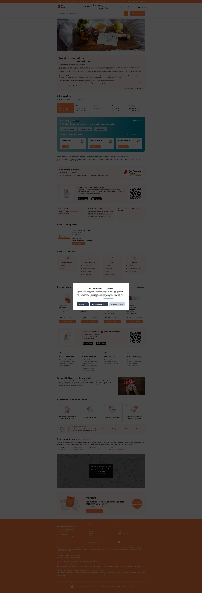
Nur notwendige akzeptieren (99, 304)
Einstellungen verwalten (117, 304)
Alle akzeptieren (83, 304)
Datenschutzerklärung (108, 298)
